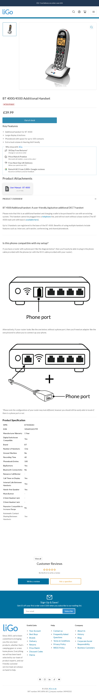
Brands (32, 638)
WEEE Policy (59, 648)
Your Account (35, 631)
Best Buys (33, 634)
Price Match (34, 648)
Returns (32, 644)
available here (32, 220)
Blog (79, 638)
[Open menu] (93, 12)
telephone (46, 216)
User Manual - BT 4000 (20, 187)
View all (38, 559)
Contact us (58, 631)
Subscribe (69, 611)
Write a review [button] (33, 581)
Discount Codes (36, 651)
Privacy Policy (59, 644)
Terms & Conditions (61, 641)
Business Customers (86, 648)
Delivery (33, 641)
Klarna (32, 655)
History (80, 634)
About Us (81, 631)
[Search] (73, 12)
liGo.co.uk (52, 689)
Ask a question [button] (65, 581)
